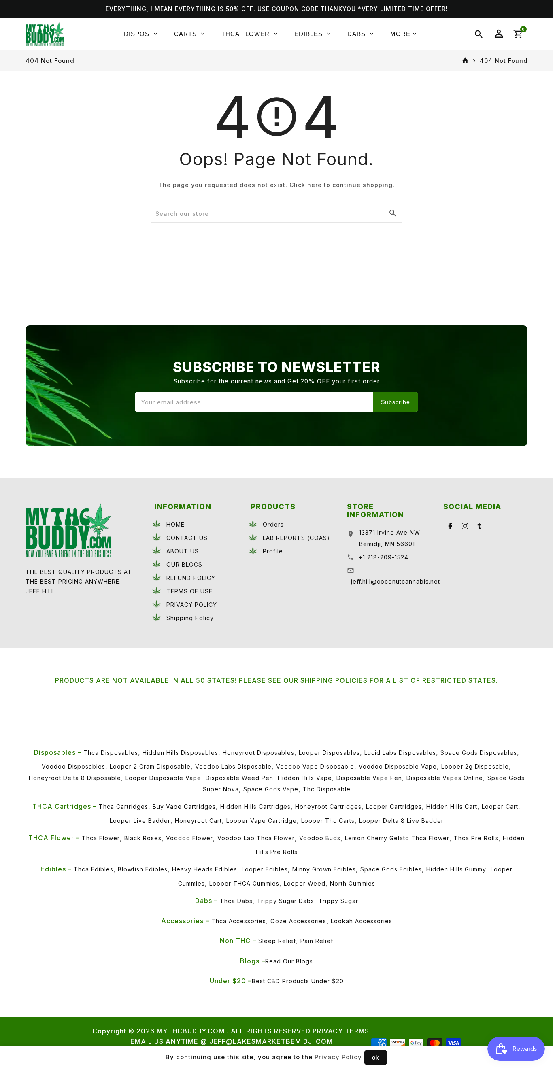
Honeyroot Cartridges (328, 806)
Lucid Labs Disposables (400, 752)
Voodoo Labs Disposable (233, 766)
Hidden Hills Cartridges (255, 806)
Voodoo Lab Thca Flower (256, 838)
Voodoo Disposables (73, 766)
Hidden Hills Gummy (456, 869)
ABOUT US (182, 551)
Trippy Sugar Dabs (285, 900)
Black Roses (143, 838)
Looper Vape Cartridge (261, 820)
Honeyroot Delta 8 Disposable (75, 777)
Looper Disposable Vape (163, 777)
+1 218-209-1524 (383, 557)
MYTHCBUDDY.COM (191, 1031)
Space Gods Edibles (391, 869)
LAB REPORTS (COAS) (296, 537)
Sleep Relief (277, 940)
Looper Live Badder (140, 820)
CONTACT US (187, 537)
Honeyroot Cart (198, 820)
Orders (273, 524)
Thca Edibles (93, 869)
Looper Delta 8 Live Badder (401, 820)
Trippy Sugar (338, 900)
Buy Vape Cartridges (184, 806)
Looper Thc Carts (328, 820)
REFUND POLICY (190, 577)
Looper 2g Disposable (475, 766)
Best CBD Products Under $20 (298, 981)
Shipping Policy (190, 617)
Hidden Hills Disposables (180, 752)
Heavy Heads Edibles (204, 869)
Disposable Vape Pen (369, 777)
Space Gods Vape (270, 789)
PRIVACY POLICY (191, 604)
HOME (175, 524)
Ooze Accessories (298, 921)
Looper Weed (304, 883)
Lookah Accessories (361, 921)
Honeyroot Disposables (258, 752)
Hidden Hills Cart (451, 806)
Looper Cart (500, 806)
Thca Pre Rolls (476, 838)
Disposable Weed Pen (239, 777)
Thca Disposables (110, 752)
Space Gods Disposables (478, 752)
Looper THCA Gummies (244, 883)
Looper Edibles (265, 869)
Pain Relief (316, 940)
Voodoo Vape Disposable (315, 766)
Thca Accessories (238, 921)
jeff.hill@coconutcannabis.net (395, 581)
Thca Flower (101, 838)
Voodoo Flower (189, 838)
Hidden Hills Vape (305, 777)
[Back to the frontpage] (465, 60)
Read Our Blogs (289, 961)
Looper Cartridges (394, 806)
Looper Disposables (329, 752)
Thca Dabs (236, 900)
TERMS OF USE (189, 591)
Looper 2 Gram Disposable (150, 766)
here (314, 184)
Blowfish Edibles (143, 869)
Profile (273, 551)
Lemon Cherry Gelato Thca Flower (397, 838)
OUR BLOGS (184, 564)
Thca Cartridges (123, 806)
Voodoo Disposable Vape (398, 766)
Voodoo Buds (319, 838)
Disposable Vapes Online (444, 777)
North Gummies (352, 883)
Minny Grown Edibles (324, 869)
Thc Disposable (327, 789)
